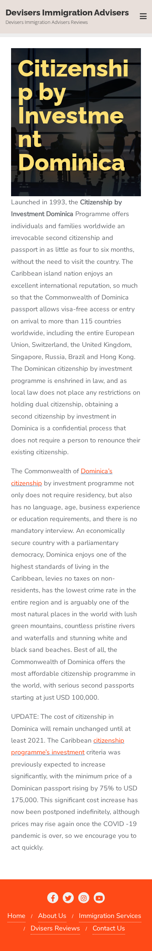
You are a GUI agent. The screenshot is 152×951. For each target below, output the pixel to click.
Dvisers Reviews (55, 928)
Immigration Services (110, 915)
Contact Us (109, 928)
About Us (52, 915)
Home (16, 915)
